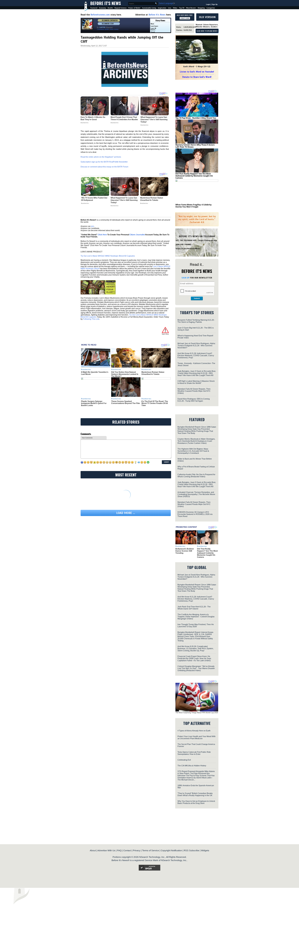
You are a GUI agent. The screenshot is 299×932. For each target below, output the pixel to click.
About (93, 850)
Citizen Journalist (137, 235)
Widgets (205, 850)
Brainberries (85, 203)
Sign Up (214, 4)
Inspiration (162, 8)
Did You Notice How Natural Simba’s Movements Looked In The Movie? (124, 374)
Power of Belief (134, 8)
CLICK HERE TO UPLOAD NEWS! (207, 31)
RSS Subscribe (191, 850)
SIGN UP (185, 277)
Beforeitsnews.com (100, 14)
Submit (197, 298)
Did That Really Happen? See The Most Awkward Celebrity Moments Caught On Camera (194, 175)
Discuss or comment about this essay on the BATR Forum (104, 167)
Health (110, 8)
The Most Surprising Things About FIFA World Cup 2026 (196, 713)
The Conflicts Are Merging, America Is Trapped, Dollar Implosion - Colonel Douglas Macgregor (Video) (196, 617)
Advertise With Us (106, 850)
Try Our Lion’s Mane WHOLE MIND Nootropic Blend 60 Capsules (108, 256)
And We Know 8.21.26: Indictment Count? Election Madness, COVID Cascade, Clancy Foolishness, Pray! (196, 355)
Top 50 (181, 8)
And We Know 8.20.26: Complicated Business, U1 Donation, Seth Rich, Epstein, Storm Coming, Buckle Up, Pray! (196, 648)
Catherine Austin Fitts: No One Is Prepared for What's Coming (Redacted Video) (196, 475)
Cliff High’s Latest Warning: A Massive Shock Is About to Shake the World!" (196, 382)
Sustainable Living (149, 8)
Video (175, 8)
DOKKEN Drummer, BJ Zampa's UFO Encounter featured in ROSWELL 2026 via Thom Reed (195, 514)
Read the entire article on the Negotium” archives (101, 157)
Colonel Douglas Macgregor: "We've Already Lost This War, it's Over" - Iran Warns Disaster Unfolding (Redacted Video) (196, 668)
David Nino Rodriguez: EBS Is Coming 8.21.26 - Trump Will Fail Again (194, 400)
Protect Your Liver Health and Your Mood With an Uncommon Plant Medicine (196, 737)
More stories (114, 29)
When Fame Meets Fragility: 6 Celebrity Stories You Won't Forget (193, 205)
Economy (102, 8)
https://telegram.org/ (207, 240)
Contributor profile (103, 29)
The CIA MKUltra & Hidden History (192, 766)
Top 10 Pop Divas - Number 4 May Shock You (195, 118)
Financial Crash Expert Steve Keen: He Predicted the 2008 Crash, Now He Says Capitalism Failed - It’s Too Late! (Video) (194, 658)
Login (208, 4)
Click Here (102, 235)
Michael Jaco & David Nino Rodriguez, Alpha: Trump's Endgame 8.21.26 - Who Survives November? (196, 345)
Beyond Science (120, 8)
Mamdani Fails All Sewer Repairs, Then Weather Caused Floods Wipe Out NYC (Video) (194, 391)
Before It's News (105, 3)
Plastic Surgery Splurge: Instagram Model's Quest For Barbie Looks (94, 403)
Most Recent (191, 8)
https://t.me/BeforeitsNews (188, 248)
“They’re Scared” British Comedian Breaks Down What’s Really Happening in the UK (195, 794)
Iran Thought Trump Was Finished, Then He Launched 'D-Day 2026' (196, 625)
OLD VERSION (207, 17)
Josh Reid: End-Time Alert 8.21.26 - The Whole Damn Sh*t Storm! (194, 608)
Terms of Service (150, 850)
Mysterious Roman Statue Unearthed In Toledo (151, 199)
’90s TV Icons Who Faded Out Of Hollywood (94, 199)
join (92, 226)
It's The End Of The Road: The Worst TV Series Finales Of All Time (154, 403)
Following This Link (91, 319)
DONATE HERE (184, 18)
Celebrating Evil (184, 760)
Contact (127, 850)
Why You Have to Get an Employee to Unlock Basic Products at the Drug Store (196, 802)
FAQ (119, 850)
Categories (210, 8)
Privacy (136, 850)
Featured (93, 8)
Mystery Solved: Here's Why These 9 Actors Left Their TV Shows (195, 146)
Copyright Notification (171, 850)
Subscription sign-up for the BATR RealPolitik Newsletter (104, 162)
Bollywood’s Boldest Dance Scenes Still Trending (184, 551)
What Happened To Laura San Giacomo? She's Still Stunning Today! (124, 200)
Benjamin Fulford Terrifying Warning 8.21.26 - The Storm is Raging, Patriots (196, 321)
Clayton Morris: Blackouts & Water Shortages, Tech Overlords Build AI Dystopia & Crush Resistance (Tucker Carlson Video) (196, 441)
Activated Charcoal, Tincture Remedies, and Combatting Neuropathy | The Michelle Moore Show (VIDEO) (196, 494)
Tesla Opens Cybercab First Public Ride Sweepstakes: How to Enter (194, 753)
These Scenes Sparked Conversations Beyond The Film (125, 402)
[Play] (197, 50)
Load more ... (125, 513)
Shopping (201, 8)
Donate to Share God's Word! (196, 77)
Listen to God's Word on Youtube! (197, 71)
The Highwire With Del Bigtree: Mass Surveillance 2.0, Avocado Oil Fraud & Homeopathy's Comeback (193, 451)
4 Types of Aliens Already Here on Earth (194, 731)
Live (169, 8)
